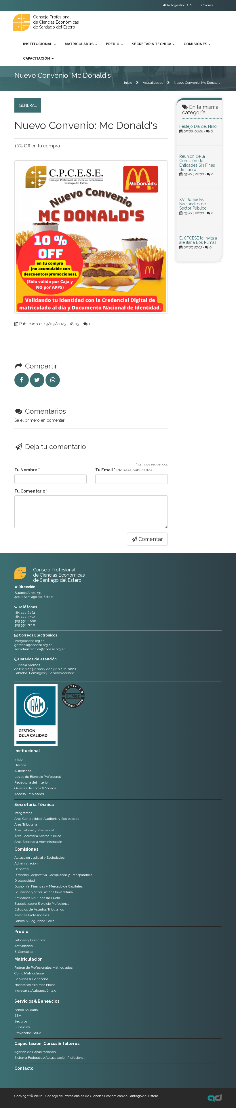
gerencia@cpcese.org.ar (33, 645)
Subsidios (22, 1027)
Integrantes (23, 813)
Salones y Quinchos (29, 940)
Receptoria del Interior (31, 782)
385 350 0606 (25, 621)
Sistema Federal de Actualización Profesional (49, 1058)
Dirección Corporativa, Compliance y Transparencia (53, 875)
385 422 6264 (24, 613)
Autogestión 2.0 (179, 5)
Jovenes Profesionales (31, 915)
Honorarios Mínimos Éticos (34, 985)
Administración (26, 863)
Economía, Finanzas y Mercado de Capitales (48, 886)
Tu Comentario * (30, 491)
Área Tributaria (25, 824)
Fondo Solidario (26, 1010)
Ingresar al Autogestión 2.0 (35, 991)
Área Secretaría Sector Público (37, 836)
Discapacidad (24, 881)
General (28, 105)
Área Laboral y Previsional (34, 830)
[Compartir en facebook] (21, 380)
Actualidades (153, 83)
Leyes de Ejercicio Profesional (37, 777)
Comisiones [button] (196, 44)
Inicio (128, 83)
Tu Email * (123, 469)
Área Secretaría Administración (38, 842)
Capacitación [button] (37, 58)
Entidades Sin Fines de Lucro (37, 898)
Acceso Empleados (29, 794)
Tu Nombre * (27, 469)
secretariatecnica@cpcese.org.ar (39, 649)
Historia (20, 765)
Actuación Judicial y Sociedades (39, 858)
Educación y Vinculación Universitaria (43, 892)
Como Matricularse (29, 973)
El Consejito (23, 952)
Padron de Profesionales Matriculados (43, 968)
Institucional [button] (38, 44)
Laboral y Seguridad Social (34, 921)
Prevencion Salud (27, 1033)
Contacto (23, 1068)
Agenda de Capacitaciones (35, 1052)
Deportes (21, 869)
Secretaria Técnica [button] (152, 44)
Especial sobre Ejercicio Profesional (41, 904)
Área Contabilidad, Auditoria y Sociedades (46, 819)
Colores (207, 5)
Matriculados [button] (79, 44)
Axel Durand (215, 1098)
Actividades (23, 946)
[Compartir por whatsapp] (52, 380)
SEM (18, 1016)
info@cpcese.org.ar (29, 641)
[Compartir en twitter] (37, 380)
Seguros (20, 1021)
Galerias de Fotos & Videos (35, 788)
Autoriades (22, 771)
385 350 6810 (24, 625)
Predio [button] (113, 44)
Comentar (150, 539)
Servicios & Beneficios (31, 979)
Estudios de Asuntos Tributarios (39, 909)
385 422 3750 (24, 617)
